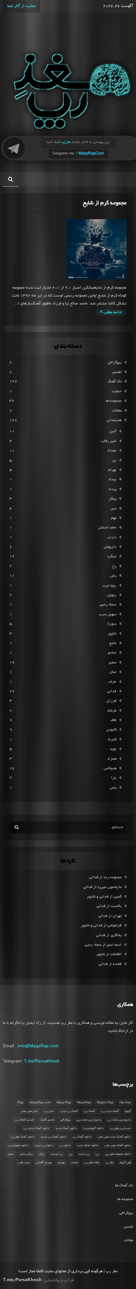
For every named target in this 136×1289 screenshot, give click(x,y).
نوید (113, 749)
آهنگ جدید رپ (110, 1111)
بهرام (112, 470)
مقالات (116, 411)
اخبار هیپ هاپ (29, 1111)
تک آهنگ (114, 382)
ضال (112, 672)
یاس (113, 788)
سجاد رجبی (108, 605)
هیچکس (110, 768)
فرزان (111, 701)
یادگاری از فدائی (108, 935)
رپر (70, 1154)
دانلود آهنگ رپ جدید (53, 1137)
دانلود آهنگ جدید (66, 1128)
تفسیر (116, 372)
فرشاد (111, 711)
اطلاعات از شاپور (108, 954)
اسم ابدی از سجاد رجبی (103, 945)
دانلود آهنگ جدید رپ (36, 1128)
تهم (113, 518)
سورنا (112, 624)
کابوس (111, 730)
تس (113, 509)
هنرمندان (114, 420)
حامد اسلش (107, 528)
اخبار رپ (49, 1111)
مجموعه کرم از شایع (105, 203)
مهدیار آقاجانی (44, 1162)
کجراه (112, 739)
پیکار (112, 499)
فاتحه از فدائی (110, 964)
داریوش (110, 547)
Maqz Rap (64, 1102)
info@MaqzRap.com (38, 1045)
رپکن (42, 1154)
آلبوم (128, 1111)
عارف (112, 682)
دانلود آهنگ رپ (81, 1137)
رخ (114, 566)
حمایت (116, 391)
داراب (111, 537)
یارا (113, 778)
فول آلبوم (125, 1162)
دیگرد (111, 556)
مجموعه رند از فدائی (105, 877)
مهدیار (61, 1162)
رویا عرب (109, 586)
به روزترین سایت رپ (119, 1119)
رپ (97, 1154)
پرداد (112, 489)
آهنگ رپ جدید (69, 1111)
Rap (21, 1102)
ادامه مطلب (112, 312)
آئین (112, 431)
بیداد (112, 479)
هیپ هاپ (24, 1162)
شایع (112, 643)
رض (113, 576)
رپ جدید (83, 1154)
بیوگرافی (114, 363)
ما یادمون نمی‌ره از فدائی (102, 887)
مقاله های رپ (91, 1162)
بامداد (111, 451)
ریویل (111, 595)
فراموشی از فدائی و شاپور (101, 925)
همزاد (111, 759)
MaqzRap (84, 1102)
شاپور (112, 634)
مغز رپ (109, 1162)
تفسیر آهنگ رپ (24, 1119)
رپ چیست (57, 1154)
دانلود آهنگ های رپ (22, 1137)
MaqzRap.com (40, 1102)
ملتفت (74, 1162)
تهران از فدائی (109, 916)
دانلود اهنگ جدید (87, 1145)
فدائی (111, 691)
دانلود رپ (65, 1145)
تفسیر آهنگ (47, 1119)
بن (114, 460)
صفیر (112, 662)
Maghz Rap (105, 1102)
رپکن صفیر (26, 1154)
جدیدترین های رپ (120, 1128)
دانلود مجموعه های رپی (118, 1154)
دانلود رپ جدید (43, 1145)
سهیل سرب (107, 614)
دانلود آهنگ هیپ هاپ (117, 1145)
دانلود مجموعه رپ (18, 1145)
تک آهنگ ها (124, 1186)
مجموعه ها (113, 401)
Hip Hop (125, 1102)
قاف (113, 720)
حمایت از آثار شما (21, 6)
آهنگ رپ (89, 1111)
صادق (112, 653)
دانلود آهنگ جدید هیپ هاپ (114, 1137)
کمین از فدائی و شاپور (104, 897)
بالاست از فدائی (108, 906)
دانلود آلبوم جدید (93, 1128)
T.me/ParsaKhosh (41, 1060)
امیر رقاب (108, 441)
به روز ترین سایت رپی (89, 1119)
